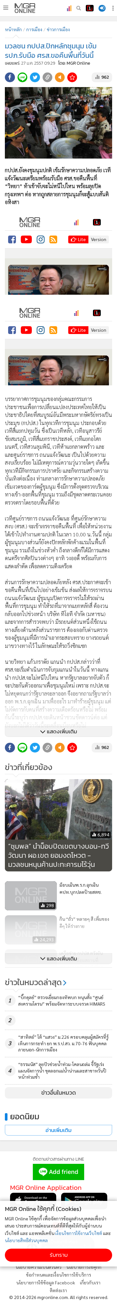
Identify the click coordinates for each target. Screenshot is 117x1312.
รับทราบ (59, 1255)
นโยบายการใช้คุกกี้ (83, 1267)
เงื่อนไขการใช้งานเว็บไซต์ (78, 1233)
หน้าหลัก (13, 29)
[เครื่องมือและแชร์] (113, 8)
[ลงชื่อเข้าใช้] (102, 8)
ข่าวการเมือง (58, 29)
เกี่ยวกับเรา (90, 1282)
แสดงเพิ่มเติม (61, 731)
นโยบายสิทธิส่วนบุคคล (26, 1240)
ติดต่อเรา (58, 1290)
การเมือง (34, 29)
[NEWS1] (90, 8)
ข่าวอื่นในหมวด (58, 1092)
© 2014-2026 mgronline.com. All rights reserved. (58, 1297)
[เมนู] (5, 8)
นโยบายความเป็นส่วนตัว (38, 1267)
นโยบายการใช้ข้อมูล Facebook (45, 1282)
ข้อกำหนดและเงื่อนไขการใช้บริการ (58, 1275)
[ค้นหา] (78, 8)
